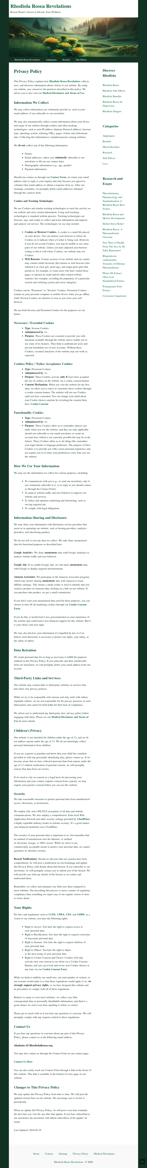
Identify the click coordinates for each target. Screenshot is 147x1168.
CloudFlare (83, 819)
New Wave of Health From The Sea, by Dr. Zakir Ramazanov (114, 246)
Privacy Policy (80, 1153)
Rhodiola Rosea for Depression (113, 103)
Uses (105, 163)
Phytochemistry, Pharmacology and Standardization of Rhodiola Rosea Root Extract (114, 200)
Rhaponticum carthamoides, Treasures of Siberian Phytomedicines (114, 261)
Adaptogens (51, 59)
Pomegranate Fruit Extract (112, 288)
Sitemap (63, 1153)
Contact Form (58, 177)
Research (107, 152)
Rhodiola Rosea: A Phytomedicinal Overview (112, 233)
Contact (49, 1153)
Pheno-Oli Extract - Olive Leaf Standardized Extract (113, 276)
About (36, 1153)
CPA (68, 914)
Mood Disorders (111, 147)
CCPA (52, 914)
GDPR (80, 914)
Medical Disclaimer (104, 1153)
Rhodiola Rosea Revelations (40, 6)
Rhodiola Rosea (111, 85)
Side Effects (81, 59)
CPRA (60, 914)
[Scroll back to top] (142, 1161)
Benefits (66, 59)
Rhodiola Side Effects (114, 90)
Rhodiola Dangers (112, 111)
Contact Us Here (23, 1061)
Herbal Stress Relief (113, 223)
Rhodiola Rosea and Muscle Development (114, 216)
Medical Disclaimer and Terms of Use (63, 93)
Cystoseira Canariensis (114, 295)
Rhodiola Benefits (112, 96)
